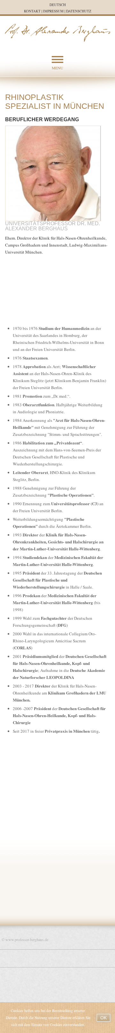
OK (103, 1017)
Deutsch (58, 4)
